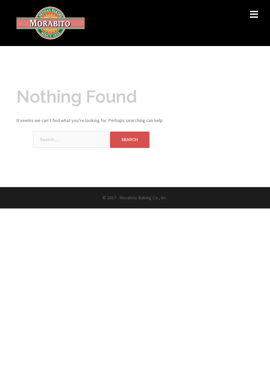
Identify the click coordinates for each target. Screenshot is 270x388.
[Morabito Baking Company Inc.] (50, 22)
